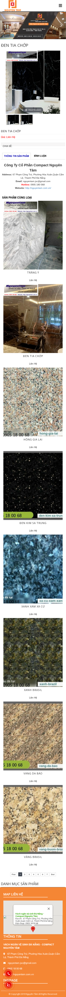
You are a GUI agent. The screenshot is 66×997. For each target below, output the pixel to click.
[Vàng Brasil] (33, 819)
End (52, 874)
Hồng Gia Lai (33, 439)
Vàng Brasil (33, 857)
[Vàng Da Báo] (33, 735)
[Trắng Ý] (33, 234)
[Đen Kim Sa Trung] (33, 485)
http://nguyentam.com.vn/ (38, 188)
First (14, 874)
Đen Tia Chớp (33, 356)
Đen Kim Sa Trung (33, 523)
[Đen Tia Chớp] (33, 318)
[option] (33, 82)
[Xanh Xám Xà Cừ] (33, 568)
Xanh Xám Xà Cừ (33, 606)
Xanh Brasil (33, 690)
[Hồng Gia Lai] (33, 401)
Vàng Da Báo (33, 773)
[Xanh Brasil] (33, 652)
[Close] (49, 909)
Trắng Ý (33, 272)
